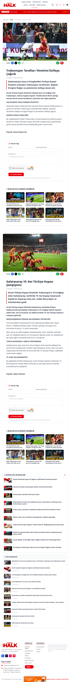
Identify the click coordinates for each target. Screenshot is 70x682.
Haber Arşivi (28, 663)
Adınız (10, 147)
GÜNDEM (45, 2)
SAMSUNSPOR (37, 2)
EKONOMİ (32, 5)
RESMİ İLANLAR (41, 5)
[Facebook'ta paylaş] (12, 63)
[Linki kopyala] (22, 63)
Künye (38, 651)
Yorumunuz (12, 154)
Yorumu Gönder (17, 174)
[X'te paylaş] (16, 63)
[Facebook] (2, 655)
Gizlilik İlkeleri (40, 647)
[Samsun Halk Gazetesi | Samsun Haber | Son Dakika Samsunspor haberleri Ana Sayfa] (9, 5)
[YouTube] (14, 655)
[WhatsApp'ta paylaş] (19, 63)
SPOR (11, 20)
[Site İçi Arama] (52, 5)
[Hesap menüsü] (67, 4)
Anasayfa (5, 20)
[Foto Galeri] (56, 4)
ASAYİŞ (26, 5)
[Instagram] (10, 655)
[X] (6, 655)
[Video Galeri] (60, 4)
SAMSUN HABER (26, 2)
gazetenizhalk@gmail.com (11, 665)
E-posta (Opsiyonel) (41, 147)
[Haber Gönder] (63, 4)
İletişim (38, 649)
